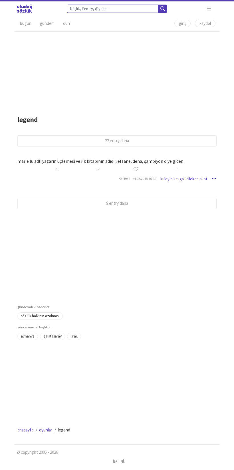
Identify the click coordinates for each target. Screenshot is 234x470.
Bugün (25, 23)
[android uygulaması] (115, 461)
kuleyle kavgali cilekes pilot (183, 178)
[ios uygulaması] (123, 461)
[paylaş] (176, 169)
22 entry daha (117, 140)
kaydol (205, 23)
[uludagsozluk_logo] (25, 8)
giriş (182, 23)
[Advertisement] (117, 72)
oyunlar (45, 430)
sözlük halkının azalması (40, 316)
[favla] (136, 169)
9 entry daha (117, 203)
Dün (66, 23)
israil (74, 336)
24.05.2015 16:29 (144, 178)
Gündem (47, 23)
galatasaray (52, 336)
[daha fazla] (209, 9)
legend (27, 119)
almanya (28, 336)
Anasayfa (25, 430)
